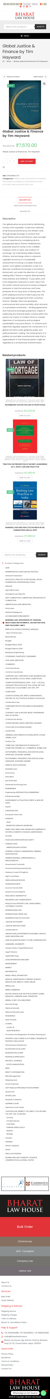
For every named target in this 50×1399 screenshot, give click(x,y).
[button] (44, 84)
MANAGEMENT (11, 963)
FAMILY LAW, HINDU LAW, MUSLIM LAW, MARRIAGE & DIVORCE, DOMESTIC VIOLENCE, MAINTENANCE (25, 830)
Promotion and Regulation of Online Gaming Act (25, 1034)
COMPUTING (10, 691)
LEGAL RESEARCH (13, 1030)
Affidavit (8, 586)
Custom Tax (10, 741)
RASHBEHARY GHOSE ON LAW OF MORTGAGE (25, 405)
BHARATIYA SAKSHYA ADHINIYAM (19, 825)
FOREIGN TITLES (11, 844)
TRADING (8, 1142)
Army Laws (9, 608)
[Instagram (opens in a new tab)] (23, 6)
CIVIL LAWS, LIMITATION (14, 660)
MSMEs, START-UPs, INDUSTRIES (18, 1000)
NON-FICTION (10, 1020)
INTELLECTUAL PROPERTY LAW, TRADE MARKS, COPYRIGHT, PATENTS (23, 904)
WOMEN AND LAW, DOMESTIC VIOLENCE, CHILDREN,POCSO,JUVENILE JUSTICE (21, 1158)
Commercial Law (12, 668)
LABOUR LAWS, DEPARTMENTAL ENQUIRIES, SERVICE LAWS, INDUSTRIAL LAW (25, 934)
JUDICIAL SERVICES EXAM (15, 926)
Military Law (10, 986)
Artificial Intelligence (13, 612)
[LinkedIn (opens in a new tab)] (26, 6)
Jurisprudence (11, 929)
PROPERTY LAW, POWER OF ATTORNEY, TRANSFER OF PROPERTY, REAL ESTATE (26, 1039)
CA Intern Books (12, 1121)
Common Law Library (14, 672)
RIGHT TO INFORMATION (14, 1072)
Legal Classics (11, 952)
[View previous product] (4, 77)
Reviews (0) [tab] (25, 211)
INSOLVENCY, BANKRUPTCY (16, 896)
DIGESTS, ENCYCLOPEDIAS (15, 765)
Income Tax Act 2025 (14, 888)
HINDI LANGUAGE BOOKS (15, 880)
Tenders (8, 1138)
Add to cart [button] (25, 415)
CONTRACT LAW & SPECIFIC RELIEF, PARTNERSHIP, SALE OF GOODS (24, 714)
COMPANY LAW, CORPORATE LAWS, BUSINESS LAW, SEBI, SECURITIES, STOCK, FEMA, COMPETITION (25, 677)
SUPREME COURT (12, 1103)
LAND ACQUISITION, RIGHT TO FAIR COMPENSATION (25, 940)
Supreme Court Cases (14, 1107)
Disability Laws (11, 769)
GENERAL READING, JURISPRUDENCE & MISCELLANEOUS (20, 859)
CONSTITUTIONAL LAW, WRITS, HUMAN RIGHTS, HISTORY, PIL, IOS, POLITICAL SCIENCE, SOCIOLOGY (25, 696)
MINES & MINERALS (12, 990)
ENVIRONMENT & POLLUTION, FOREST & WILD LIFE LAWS (24, 801)
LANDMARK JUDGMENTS (14, 944)
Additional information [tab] (25, 206)
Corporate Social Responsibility (18, 727)
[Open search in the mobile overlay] (25, 26)
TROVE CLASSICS (12, 1145)
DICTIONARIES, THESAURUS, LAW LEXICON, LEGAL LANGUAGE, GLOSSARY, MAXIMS (24, 753)
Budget (8, 641)
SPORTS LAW (10, 1095)
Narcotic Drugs (11, 1004)
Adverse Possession (13, 575)
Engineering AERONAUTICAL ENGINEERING (22, 792)
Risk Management (12, 1076)
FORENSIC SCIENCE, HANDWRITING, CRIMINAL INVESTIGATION (23, 852)
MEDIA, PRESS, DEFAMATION (16, 975)
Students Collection (13, 1099)
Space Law (9, 1091)
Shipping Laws (11, 1080)
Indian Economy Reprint (15, 892)
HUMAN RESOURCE (13, 884)
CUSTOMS (10, 1124)
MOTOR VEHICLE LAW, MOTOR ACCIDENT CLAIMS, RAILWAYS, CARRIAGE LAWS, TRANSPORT (24, 995)
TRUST (7, 1149)
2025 (7, 568)
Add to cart (27, 161)
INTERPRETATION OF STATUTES (17, 918)
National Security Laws (14, 1012)
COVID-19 (10, 1027)
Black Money (10, 637)
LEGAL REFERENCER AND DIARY (17, 959)
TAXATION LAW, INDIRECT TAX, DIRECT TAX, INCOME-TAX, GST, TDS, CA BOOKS (26, 1112)
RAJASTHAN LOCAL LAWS (15, 1049)
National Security (12, 1008)
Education (9, 776)
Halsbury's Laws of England (16, 872)
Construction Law (12, 702)
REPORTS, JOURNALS (13, 1060)
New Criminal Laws (14, 633)
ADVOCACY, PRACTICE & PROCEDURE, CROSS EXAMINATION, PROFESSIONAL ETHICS (23, 580)
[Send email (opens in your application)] (29, 6)
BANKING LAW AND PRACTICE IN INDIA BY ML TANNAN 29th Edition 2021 (25, 528)
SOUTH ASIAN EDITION (15, 1064)
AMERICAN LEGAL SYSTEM (16, 847)
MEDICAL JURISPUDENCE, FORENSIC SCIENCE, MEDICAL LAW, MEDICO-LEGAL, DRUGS (23, 980)
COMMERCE (10, 664)
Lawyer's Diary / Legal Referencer (19, 948)
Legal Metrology (12, 956)
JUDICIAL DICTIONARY (14, 922)
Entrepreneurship (12, 796)
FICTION (8, 836)
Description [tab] (25, 200)
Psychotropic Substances (16, 1045)
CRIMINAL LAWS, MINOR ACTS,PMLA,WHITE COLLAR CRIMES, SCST (25, 460)
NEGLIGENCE (10, 1016)
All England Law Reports (15, 594)
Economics (10, 773)
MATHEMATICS (11, 971)
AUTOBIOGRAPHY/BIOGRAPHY (17, 616)
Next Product (38, 77)
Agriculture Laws (12, 590)
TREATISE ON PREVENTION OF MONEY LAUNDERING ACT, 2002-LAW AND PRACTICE (25, 465)
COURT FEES (10, 731)
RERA (7, 1068)
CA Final (9, 1117)
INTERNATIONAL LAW (25, 184)
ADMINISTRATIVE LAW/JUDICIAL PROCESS (21, 572)
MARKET (8, 967)
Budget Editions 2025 (14, 648)
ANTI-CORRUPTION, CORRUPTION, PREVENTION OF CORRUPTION (25, 599)
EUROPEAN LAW (11, 810)
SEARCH (9, 1130)
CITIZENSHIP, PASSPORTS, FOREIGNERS (20, 656)
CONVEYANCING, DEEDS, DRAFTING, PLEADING (23, 723)
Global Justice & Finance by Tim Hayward (30, 61)
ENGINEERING (10, 788)
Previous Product (13, 77)
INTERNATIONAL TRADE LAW (16, 914)
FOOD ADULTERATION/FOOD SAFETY (19, 840)
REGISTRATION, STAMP (14, 1053)
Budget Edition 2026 (13, 644)
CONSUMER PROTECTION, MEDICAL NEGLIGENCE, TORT (24, 707)
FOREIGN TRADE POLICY (15, 1127)
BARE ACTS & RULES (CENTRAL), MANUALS (21, 629)
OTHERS (8, 1024)
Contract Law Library (13, 719)
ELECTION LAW (11, 780)
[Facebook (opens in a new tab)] (20, 6)
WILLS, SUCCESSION (13, 1153)
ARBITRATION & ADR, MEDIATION (18, 604)
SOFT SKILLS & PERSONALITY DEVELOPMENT (22, 1088)
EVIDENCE (9, 818)
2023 (8, 822)
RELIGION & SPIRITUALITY (14, 1057)
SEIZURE (9, 1134)
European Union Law (13, 814)
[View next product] (46, 77)
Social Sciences (12, 1084)
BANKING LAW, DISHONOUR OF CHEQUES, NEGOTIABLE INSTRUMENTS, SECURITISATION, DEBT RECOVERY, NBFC (24, 181)
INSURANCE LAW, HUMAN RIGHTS (18, 899)
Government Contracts (14, 864)
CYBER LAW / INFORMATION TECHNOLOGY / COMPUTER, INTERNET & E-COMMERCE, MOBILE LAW (25, 746)
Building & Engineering (14, 652)
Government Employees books (18, 868)
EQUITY (8, 807)
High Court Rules (12, 876)
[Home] (3, 61)
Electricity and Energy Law (16, 784)
